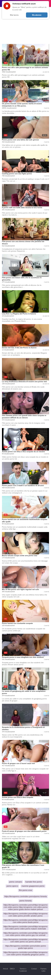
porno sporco (12, 886)
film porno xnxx (25, 890)
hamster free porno (33, 882)
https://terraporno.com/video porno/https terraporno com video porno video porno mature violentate (25, 927)
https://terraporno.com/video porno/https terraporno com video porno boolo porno (25, 921)
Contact (34, 969)
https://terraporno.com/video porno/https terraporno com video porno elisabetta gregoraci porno (25, 953)
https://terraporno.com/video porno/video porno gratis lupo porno (25, 947)
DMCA (12, 969)
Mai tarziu (14, 15)
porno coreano (15, 882)
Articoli (5, 969)
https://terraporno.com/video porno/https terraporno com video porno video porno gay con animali (25, 934)
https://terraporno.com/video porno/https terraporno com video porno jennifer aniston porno (25, 915)
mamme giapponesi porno (33, 886)
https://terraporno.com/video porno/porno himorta (25, 896)
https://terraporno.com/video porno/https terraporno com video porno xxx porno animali (25, 940)
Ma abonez (36, 15)
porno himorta (25, 901)
